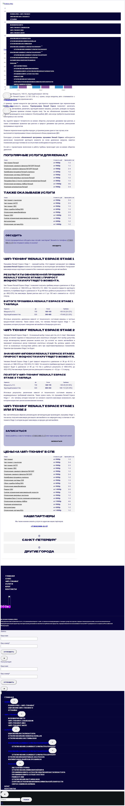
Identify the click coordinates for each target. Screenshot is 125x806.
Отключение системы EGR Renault (17, 175)
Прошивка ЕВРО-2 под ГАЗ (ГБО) (26, 73)
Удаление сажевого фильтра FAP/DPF (18, 474)
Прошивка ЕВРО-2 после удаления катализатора (34, 71)
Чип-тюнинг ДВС (17, 30)
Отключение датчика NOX (24, 79)
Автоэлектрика (20, 66)
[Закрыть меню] (1, 692)
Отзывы (13, 19)
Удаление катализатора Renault (16, 187)
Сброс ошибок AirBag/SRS (14, 209)
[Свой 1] (9, 606)
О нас (8, 578)
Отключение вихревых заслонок (24, 57)
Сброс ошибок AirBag (22, 84)
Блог (11, 87)
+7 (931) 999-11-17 (10, 100)
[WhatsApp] (6, 606)
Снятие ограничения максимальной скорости (21, 218)
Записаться (56, 441)
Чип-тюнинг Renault (11, 163)
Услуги (9, 584)
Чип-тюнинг (8, 459)
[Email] (7, 606)
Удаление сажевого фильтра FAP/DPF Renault (21, 169)
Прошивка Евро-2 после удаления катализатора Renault (25, 181)
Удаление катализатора (20, 38)
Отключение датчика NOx (13, 224)
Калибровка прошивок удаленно (16, 477)
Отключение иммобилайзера (26, 68)
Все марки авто (16, 25)
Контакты (13, 89)
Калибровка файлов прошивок (22, 60)
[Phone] (1, 606)
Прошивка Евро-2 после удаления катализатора (22, 498)
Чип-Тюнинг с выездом (19, 27)
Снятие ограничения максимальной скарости (33, 81)
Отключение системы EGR (21, 43)
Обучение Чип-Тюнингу (20, 16)
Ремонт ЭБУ (18, 76)
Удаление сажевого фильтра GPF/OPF (28, 751)
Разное (12, 764)
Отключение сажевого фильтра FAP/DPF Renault (22, 166)
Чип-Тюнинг (12, 581)
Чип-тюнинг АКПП (17, 32)
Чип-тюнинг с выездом (13, 200)
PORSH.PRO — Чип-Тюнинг (20, 14)
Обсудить (56, 246)
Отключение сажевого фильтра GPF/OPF (30, 55)
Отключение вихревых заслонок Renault (19, 178)
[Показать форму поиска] (7, 96)
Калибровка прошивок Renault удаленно (19, 172)
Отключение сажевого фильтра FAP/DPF (30, 49)
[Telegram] (3, 606)
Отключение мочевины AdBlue (23, 41)
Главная (12, 8)
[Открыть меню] (4, 115)
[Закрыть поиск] (5, 794)
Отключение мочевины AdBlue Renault (18, 184)
